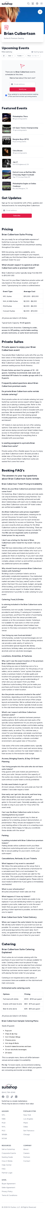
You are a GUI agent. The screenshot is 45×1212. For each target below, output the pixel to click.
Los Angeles (28, 1119)
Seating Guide (7, 1157)
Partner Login (7, 1173)
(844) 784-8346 (8, 1092)
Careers (26, 1153)
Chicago (26, 1134)
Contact (26, 1161)
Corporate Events (9, 1153)
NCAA (4, 1138)
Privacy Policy (7, 1191)
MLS (3, 1131)
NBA (3, 1119)
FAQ (3, 1169)
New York (27, 1115)
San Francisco (28, 1131)
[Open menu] (41, 3)
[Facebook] (3, 1096)
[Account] (37, 3)
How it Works (7, 1161)
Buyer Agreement (9, 1184)
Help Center (6, 1165)
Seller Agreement (8, 1187)
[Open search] (28, 3)
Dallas (25, 1127)
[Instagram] (7, 1096)
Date (9, 55)
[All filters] (4, 56)
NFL (3, 1115)
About (25, 1149)
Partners (26, 1157)
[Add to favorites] (40, 12)
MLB (3, 1123)
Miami (25, 1123)
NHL (4, 1127)
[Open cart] (33, 3)
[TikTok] (11, 1096)
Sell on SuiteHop (8, 1149)
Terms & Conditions (9, 1195)
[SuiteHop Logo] (7, 3)
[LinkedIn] (16, 1096)
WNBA (4, 1134)
